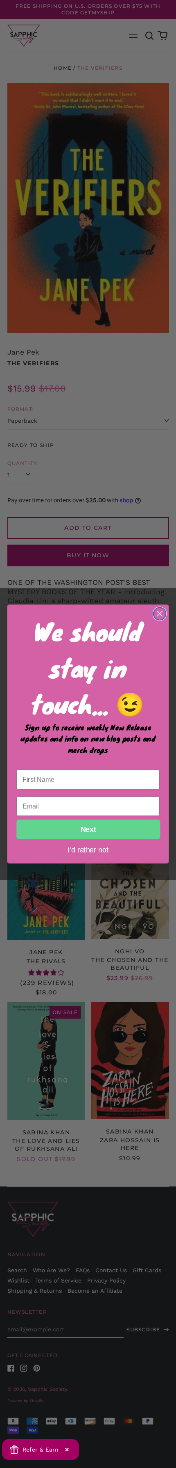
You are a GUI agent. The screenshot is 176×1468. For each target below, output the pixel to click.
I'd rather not (88, 849)
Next (88, 829)
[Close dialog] (159, 613)
